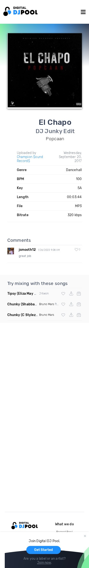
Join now (44, 563)
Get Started (43, 550)
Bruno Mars (46, 304)
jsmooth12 (27, 250)
